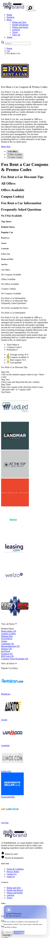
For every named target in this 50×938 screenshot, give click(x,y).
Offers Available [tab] (15, 154)
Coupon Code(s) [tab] (15, 157)
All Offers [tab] (12, 151)
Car (8, 51)
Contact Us (12, 874)
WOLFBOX (6, 638)
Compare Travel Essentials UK (14, 659)
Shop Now (6, 146)
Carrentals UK (7, 644)
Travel (15, 32)
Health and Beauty (20, 25)
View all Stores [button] (8, 624)
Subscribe (6, 935)
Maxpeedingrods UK (10, 646)
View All (16, 35)
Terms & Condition (15, 869)
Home (9, 15)
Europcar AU (7, 654)
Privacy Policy (13, 871)
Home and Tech (19, 22)
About (9, 37)
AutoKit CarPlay (8, 633)
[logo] (14, 9)
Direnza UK (6, 649)
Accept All (19, 932)
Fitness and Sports (20, 27)
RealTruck (5, 651)
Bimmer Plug (7, 636)
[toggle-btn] (35, 10)
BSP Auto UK (7, 656)
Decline (9, 932)
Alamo (4, 641)
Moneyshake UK (8, 631)
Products (10, 17)
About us (11, 876)
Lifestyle (16, 30)
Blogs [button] (9, 20)
